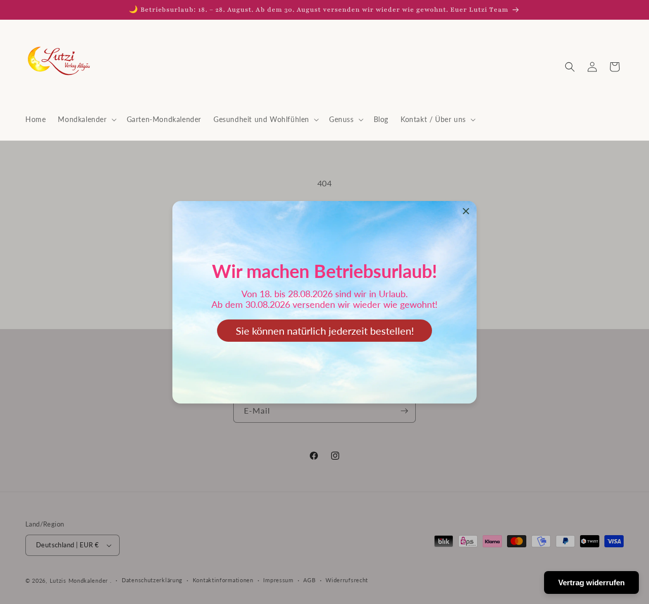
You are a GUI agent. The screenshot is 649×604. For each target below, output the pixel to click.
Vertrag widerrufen (591, 582)
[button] (86, 119)
